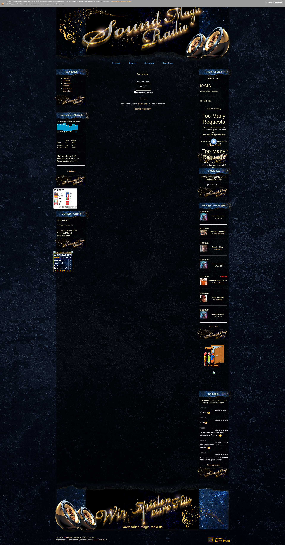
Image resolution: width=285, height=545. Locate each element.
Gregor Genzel (219, 283)
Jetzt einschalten (214, 146)
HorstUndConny (219, 234)
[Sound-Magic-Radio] (214, 372)
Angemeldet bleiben (144, 92)
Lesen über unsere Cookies (121, 1)
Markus (219, 249)
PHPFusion (68, 537)
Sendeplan (213, 327)
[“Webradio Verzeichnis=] (62, 252)
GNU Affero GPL (98, 540)
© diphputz (71, 171)
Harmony (219, 299)
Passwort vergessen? (142, 109)
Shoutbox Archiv (213, 465)
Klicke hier (142, 104)
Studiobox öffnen (214, 185)
